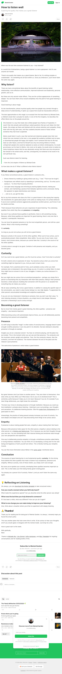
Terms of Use (39, 640)
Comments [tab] (5, 578)
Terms (35, 662)
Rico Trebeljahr (44, 536)
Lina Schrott (21, 536)
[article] (31, 607)
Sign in (58, 2)
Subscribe (50, 2)
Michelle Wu (12, 536)
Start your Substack (26, 666)
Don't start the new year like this (10, 605)
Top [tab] (3, 599)
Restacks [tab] (12, 578)
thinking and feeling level (21, 431)
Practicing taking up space (8, 616)
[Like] (3, 19)
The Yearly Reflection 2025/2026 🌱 (13, 603)
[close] (46, 619)
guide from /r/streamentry (47, 409)
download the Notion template (24, 486)
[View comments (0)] (6, 19)
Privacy (30, 662)
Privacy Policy (43, 641)
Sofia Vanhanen (30, 536)
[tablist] (8, 578)
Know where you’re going (9, 614)
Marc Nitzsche (9, 13)
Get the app (39, 666)
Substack (23, 670)
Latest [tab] (7, 599)
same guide (37, 450)
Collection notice (42, 662)
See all (5, 634)
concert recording (20, 383)
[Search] (59, 599)
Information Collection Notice (30, 641)
